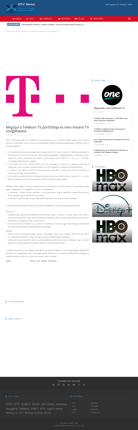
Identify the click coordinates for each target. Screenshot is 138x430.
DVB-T (35, 408)
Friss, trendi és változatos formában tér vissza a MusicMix (111, 140)
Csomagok (47, 19)
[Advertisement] (69, 50)
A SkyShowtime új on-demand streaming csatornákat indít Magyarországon (111, 151)
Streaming (98, 155)
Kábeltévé (94, 403)
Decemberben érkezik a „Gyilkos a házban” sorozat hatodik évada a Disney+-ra (53, 24)
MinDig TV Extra (34, 413)
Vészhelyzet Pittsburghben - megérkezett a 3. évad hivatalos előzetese (111, 235)
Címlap (18, 19)
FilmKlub (44, 261)
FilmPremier (52, 261)
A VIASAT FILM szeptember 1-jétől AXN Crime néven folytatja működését (111, 119)
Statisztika (94, 406)
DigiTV (50, 408)
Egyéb (74, 409)
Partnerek (65, 19)
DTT (95, 112)
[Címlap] (20, 8)
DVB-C (25, 404)
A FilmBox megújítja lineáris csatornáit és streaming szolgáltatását (109, 130)
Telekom (33, 261)
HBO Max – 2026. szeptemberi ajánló (109, 185)
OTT (17, 404)
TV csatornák (99, 123)
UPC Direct (48, 404)
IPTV (13, 31)
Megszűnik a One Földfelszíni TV (109, 108)
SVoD (36, 404)
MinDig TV (12, 413)
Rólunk (80, 19)
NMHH (59, 408)
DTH (9, 404)
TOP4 (31, 19)
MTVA (47, 413)
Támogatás (98, 19)
